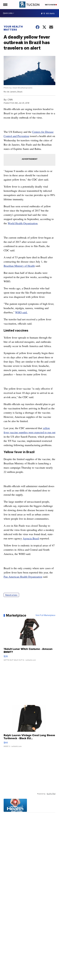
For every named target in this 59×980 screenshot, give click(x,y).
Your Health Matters (13, 28)
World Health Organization (23, 223)
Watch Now (50, 5)
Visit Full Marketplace (45, 615)
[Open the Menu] (5, 4)
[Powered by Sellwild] (51, 794)
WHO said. (21, 312)
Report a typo (11, 595)
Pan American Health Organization (23, 576)
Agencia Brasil (31, 538)
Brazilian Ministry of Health (19, 266)
